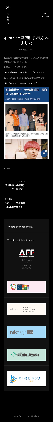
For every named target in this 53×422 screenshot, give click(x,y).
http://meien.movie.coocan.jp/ (20, 83)
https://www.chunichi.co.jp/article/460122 (26, 72)
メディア (10, 168)
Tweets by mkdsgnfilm (20, 226)
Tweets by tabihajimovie (20, 240)
